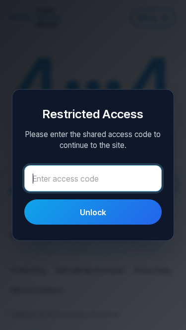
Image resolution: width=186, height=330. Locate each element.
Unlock (93, 212)
